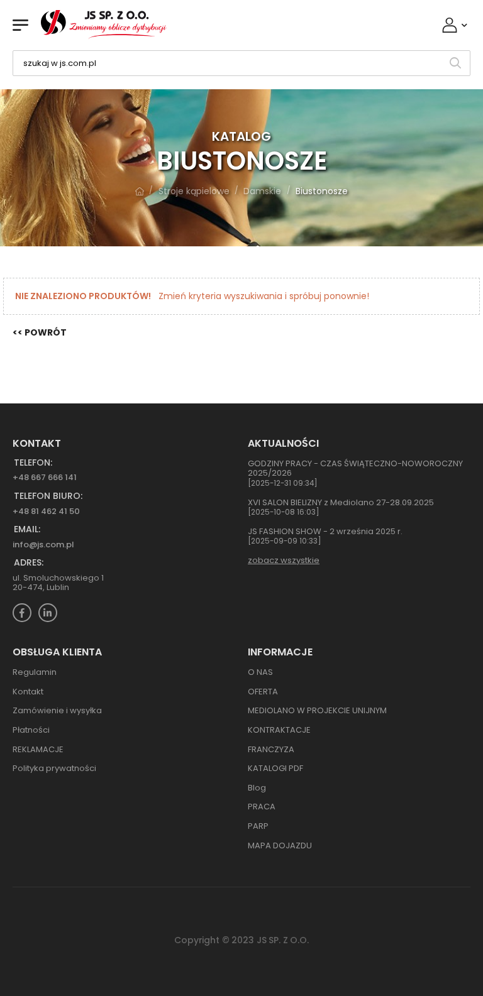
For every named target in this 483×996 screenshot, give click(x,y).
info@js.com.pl (43, 544)
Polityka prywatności (54, 768)
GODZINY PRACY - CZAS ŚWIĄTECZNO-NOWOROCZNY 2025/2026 (355, 468)
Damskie (262, 191)
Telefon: (33, 463)
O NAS (260, 672)
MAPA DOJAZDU (280, 845)
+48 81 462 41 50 (46, 511)
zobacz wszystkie (283, 560)
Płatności (31, 730)
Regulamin (35, 672)
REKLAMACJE (38, 749)
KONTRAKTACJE (279, 730)
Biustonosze (322, 191)
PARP (258, 826)
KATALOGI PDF (275, 768)
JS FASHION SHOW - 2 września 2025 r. (325, 531)
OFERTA (263, 692)
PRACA (261, 807)
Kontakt (28, 692)
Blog (257, 788)
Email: (27, 529)
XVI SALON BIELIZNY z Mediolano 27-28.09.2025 (341, 502)
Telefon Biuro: (48, 496)
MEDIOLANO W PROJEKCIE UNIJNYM (317, 710)
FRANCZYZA (271, 749)
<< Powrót (40, 332)
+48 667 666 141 (45, 477)
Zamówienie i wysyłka (57, 710)
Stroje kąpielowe (194, 191)
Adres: (28, 563)
